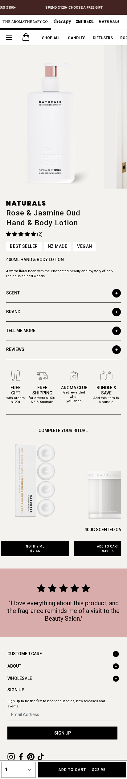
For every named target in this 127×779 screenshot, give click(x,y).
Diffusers (103, 38)
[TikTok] (40, 756)
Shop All (51, 38)
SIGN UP (62, 733)
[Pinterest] (31, 756)
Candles (76, 38)
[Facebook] (21, 756)
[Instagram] (11, 756)
